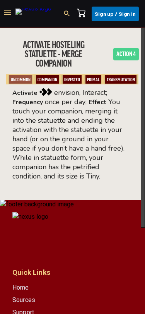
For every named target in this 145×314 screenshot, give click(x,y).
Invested (72, 79)
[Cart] (83, 14)
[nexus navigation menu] (7, 14)
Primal (93, 79)
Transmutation (121, 79)
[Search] (69, 14)
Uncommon (21, 79)
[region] (72, 171)
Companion (47, 79)
